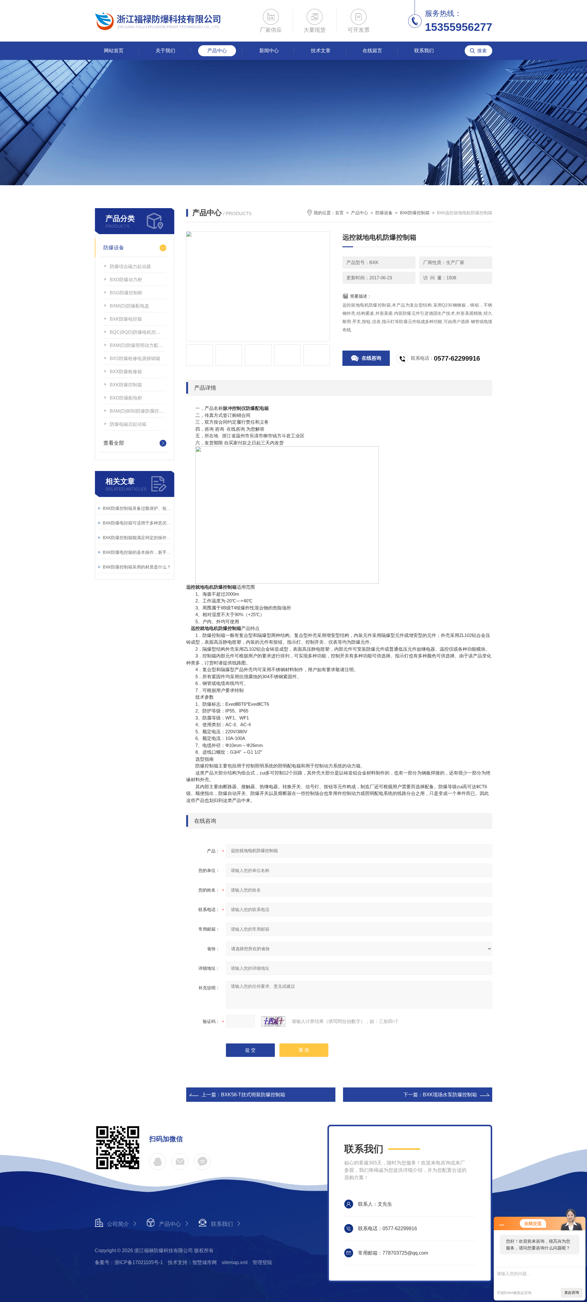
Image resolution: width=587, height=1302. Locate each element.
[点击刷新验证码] (273, 1021)
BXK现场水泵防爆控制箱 (450, 1094)
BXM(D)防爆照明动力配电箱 (137, 345)
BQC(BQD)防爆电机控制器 (137, 332)
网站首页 (114, 50)
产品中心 (217, 50)
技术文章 (320, 50)
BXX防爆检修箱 (126, 371)
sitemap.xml (235, 1262)
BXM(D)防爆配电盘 (129, 305)
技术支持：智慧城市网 (192, 1262)
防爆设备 (113, 248)
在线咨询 (371, 358)
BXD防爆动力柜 (126, 279)
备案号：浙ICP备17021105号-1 (129, 1262)
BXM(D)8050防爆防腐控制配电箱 (137, 411)
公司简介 (118, 1224)
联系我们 (424, 50)
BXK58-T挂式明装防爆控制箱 (253, 1094)
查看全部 (113, 443)
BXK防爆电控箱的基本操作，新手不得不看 (137, 552)
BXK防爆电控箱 (126, 319)
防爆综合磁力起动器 (130, 266)
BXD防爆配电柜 (126, 397)
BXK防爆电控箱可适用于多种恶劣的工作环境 (137, 522)
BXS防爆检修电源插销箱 (135, 358)
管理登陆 (262, 1262)
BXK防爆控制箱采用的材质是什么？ (137, 567)
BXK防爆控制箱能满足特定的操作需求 (137, 537)
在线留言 (372, 50)
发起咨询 (571, 1292)
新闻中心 (269, 50)
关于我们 (165, 50)
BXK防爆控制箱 (126, 384)
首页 (339, 212)
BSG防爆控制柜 (126, 292)
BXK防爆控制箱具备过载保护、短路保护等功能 (137, 508)
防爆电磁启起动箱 (128, 424)
